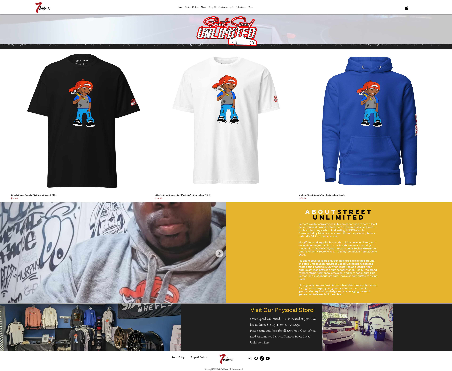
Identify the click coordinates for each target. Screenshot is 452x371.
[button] (240, 7)
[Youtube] (267, 358)
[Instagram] (250, 358)
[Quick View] (82, 121)
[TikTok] (262, 358)
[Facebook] (256, 358)
